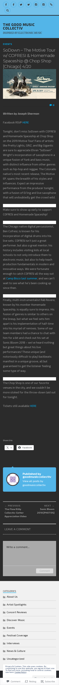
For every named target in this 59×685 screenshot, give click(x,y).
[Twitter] (21, 5)
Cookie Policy (20, 672)
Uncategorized (15, 658)
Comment (44, 570)
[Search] (7, 10)
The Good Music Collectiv (19, 26)
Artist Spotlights (16, 604)
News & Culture (16, 650)
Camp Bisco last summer (21, 278)
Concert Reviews (17, 612)
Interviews (13, 643)
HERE (25, 122)
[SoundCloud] (51, 5)
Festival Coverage (17, 635)
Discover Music (16, 619)
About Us (12, 596)
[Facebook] (6, 5)
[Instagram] (36, 5)
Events (7, 44)
